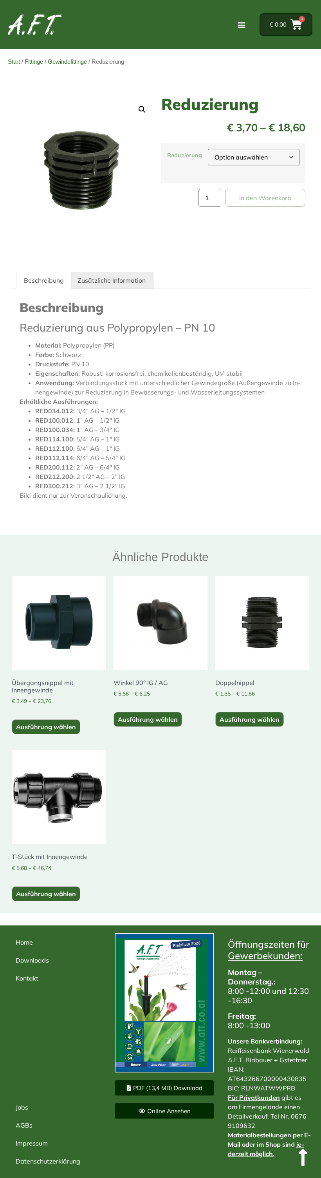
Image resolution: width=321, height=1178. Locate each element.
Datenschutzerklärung (48, 1161)
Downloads (32, 960)
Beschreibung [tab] (44, 280)
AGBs (24, 1125)
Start (14, 61)
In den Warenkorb (265, 198)
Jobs (22, 1107)
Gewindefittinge (67, 61)
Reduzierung (184, 155)
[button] (241, 24)
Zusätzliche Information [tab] (112, 280)
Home (24, 942)
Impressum (32, 1143)
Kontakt (27, 978)
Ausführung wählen (46, 727)
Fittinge (34, 61)
